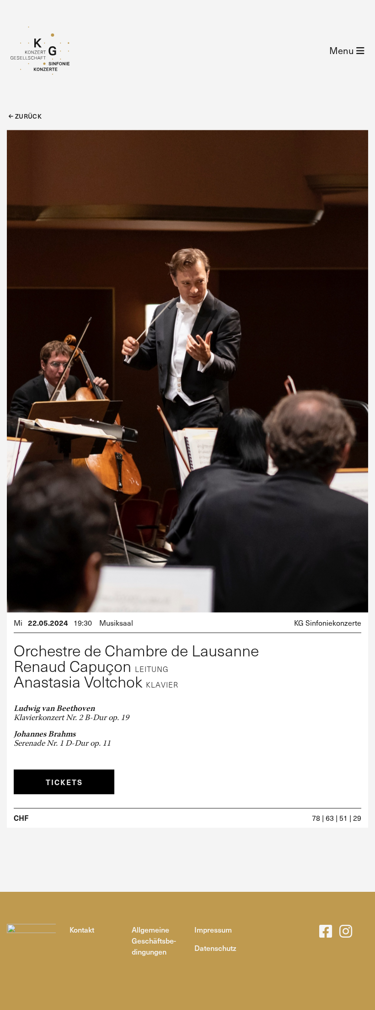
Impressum (213, 929)
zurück (27, 116)
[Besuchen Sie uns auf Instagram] (345, 933)
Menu (342, 50)
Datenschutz (215, 947)
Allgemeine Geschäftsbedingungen (154, 940)
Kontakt (82, 929)
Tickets (64, 782)
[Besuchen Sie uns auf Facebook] (325, 933)
